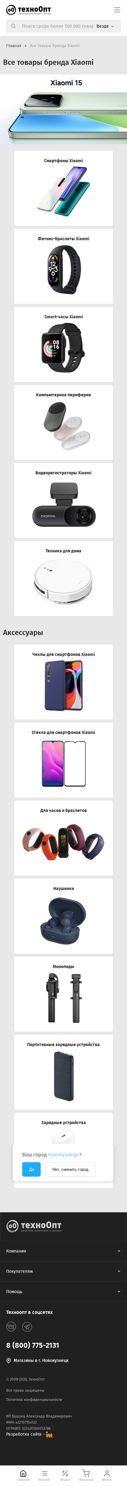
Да (31, 1169)
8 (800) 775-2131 (32, 1345)
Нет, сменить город (70, 1169)
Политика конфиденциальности (34, 1400)
